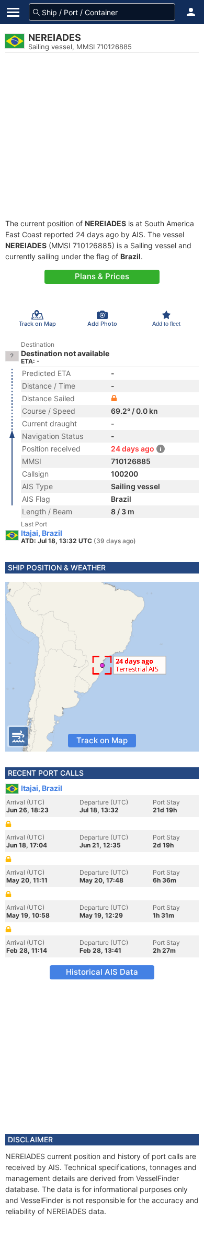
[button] (191, 12)
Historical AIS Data (102, 972)
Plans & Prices (102, 276)
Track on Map (102, 740)
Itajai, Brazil (41, 533)
